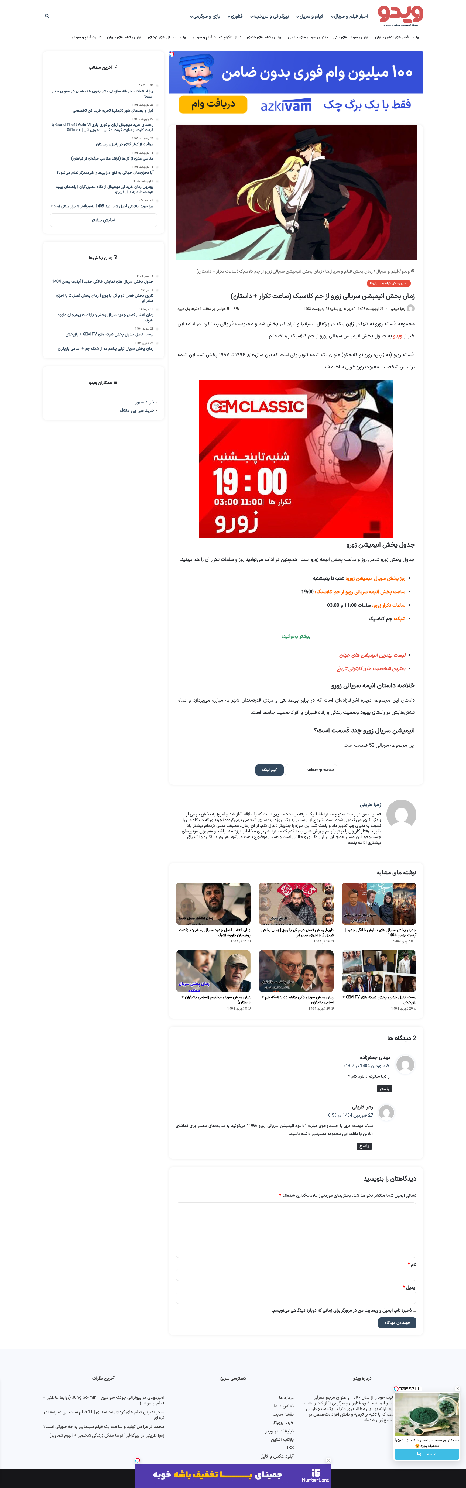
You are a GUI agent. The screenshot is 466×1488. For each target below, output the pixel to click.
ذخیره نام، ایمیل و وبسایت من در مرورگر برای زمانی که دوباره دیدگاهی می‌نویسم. (342, 1310)
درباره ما (286, 1397)
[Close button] (328, 1460)
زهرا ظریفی (398, 309)
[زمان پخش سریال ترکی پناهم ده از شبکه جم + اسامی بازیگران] (296, 971)
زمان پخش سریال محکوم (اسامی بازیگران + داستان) (216, 1000)
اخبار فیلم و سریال (351, 16)
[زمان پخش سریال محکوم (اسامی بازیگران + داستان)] (213, 971)
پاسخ (384, 1088)
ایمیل (409, 1287)
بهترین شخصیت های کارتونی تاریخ (371, 669)
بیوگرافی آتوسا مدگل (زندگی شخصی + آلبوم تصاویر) (94, 1435)
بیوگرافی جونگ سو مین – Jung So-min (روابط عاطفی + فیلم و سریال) (103, 1400)
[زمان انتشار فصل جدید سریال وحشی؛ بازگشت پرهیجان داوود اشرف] (213, 904)
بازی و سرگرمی (206, 16)
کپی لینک (269, 770)
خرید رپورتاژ (283, 1423)
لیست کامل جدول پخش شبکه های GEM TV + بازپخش (379, 1000)
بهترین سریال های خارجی (308, 37)
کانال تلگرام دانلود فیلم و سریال (217, 37)
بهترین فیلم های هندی (265, 37)
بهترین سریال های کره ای (167, 37)
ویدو (406, 271)
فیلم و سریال (311, 16)
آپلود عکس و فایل (277, 1456)
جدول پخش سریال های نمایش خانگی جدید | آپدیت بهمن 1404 (380, 932)
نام (412, 1264)
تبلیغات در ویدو (279, 1431)
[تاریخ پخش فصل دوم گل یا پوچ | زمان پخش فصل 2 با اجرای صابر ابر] (296, 904)
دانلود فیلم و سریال (87, 37)
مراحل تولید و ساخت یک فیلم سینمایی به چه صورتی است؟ (95, 1427)
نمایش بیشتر (103, 220)
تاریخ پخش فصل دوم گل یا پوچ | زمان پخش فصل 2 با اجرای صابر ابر (297, 932)
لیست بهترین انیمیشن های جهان (372, 655)
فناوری (237, 16)
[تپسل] (137, 1460)
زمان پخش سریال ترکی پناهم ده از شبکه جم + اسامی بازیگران (298, 1000)
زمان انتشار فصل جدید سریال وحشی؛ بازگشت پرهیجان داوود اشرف (215, 932)
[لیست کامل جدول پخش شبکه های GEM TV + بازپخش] (379, 971)
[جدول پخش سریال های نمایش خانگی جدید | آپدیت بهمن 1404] (379, 904)
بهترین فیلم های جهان (125, 37)
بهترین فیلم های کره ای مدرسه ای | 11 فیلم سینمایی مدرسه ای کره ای (104, 1415)
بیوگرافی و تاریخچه (271, 16)
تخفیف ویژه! (427, 1454)
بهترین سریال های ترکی (351, 37)
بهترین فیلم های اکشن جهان (397, 37)
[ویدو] (400, 16)
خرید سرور (144, 402)
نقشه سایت (283, 1414)
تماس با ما (284, 1406)
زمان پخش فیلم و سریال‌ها (349, 271)
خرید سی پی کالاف (137, 410)
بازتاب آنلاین (282, 1439)
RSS (290, 1448)
